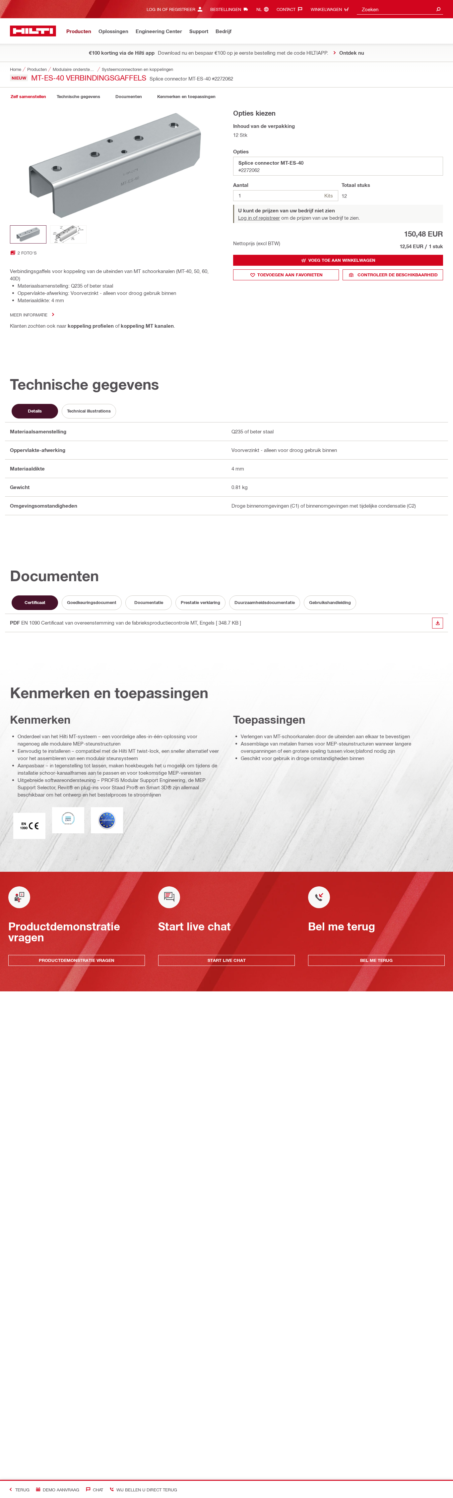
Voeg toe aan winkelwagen (341, 260)
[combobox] (400, 9)
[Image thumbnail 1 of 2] (28, 234)
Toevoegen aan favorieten (290, 274)
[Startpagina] (33, 31)
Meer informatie (28, 314)
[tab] (28, 96)
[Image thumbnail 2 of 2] (68, 234)
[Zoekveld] (438, 9)
